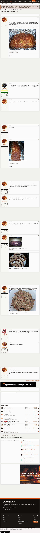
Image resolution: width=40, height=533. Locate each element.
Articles (15, 1)
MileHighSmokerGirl (7, 419)
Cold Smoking (28, 3)
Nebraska (6, 339)
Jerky (32, 3)
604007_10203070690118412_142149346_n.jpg (17, 311)
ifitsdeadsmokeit (34, 411)
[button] (17, 1)
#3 (38, 99)
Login (34, 517)
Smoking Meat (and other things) (23, 521)
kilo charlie (5, 415)
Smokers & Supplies (22, 3)
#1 (38, 17)
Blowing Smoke (11, 3)
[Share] (37, 17)
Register (34, 519)
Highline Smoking (6, 432)
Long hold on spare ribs (8, 407)
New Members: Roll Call (4, 3)
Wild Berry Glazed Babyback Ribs (13, 421)
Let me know (14, 7)
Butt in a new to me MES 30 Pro (9, 424)
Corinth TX (6, 206)
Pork (12, 408)
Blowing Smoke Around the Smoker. (28, 458)
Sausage (16, 3)
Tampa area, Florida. (5, 97)
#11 (38, 329)
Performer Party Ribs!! (7, 427)
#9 (38, 235)
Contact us (4, 521)
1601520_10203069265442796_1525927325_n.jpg (18, 268)
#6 (38, 181)
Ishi (4, 422)
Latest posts (23, 440)
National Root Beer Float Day (27, 441)
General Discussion (25, 444)
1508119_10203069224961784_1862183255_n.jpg (18, 248)
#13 (38, 367)
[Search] (38, 1)
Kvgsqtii (5, 425)
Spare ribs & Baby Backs (8, 418)
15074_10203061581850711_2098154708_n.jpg (17, 161)
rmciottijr (4, 23)
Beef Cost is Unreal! (25, 459)
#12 (38, 342)
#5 (38, 139)
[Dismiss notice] (38, 6)
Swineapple (6, 414)
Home (4, 517)
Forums (10, 1)
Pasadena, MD (5, 352)
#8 (38, 221)
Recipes (36, 3)
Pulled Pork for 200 (7, 431)
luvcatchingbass (34, 428)
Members (24, 1)
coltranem (5, 408)
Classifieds (20, 523)
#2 (38, 83)
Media (20, 1)
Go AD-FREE (36, 521)
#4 (38, 125)
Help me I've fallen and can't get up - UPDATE (30, 445)
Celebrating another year (8, 410)
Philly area (6, 136)
